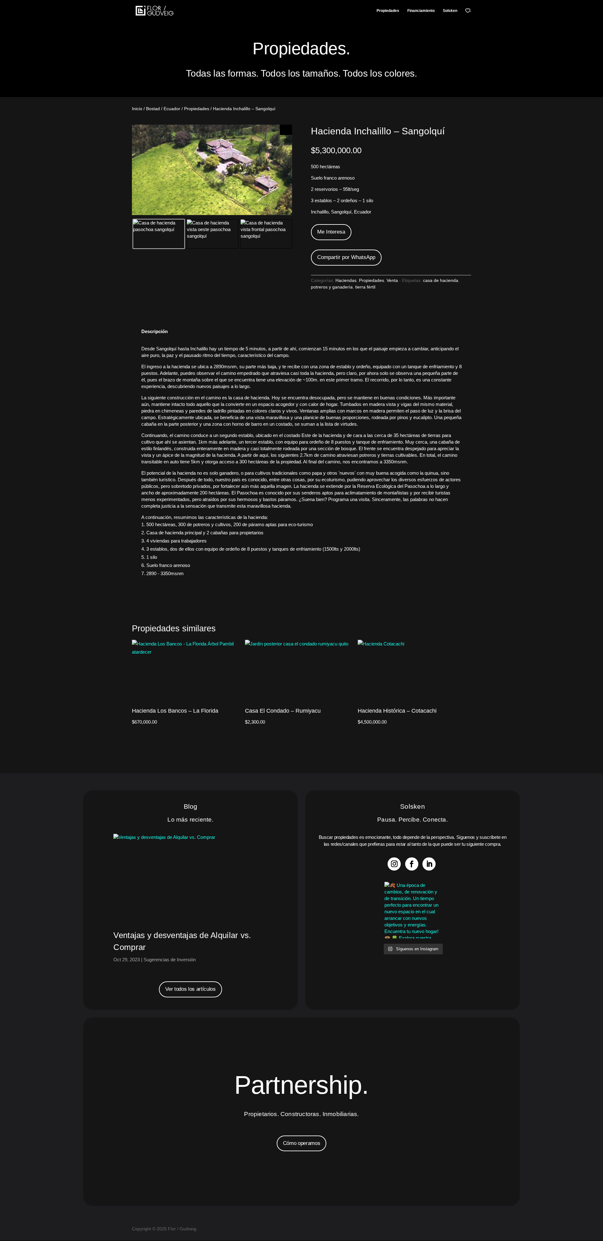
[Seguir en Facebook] (411, 864)
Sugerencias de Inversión (170, 959)
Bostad (153, 108)
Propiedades (388, 10)
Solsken (450, 10)
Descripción (154, 331)
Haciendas (345, 280)
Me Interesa (331, 232)
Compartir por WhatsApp (346, 257)
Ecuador (172, 108)
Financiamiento (421, 10)
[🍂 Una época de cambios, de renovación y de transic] (412, 910)
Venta (392, 280)
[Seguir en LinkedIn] (429, 864)
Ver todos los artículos (190, 989)
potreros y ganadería (332, 286)
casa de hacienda (440, 280)
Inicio (137, 108)
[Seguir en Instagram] (394, 864)
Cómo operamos (301, 1143)
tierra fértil (365, 286)
